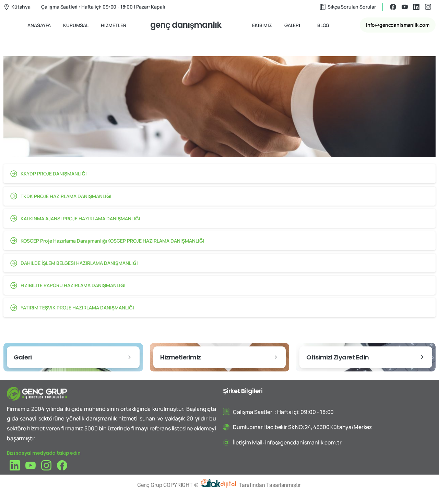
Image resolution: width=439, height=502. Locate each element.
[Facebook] (393, 7)
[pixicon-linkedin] (15, 464)
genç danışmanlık (185, 24)
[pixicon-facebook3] (62, 464)
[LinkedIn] (416, 7)
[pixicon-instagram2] (46, 464)
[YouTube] (405, 7)
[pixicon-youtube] (30, 464)
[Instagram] (428, 7)
